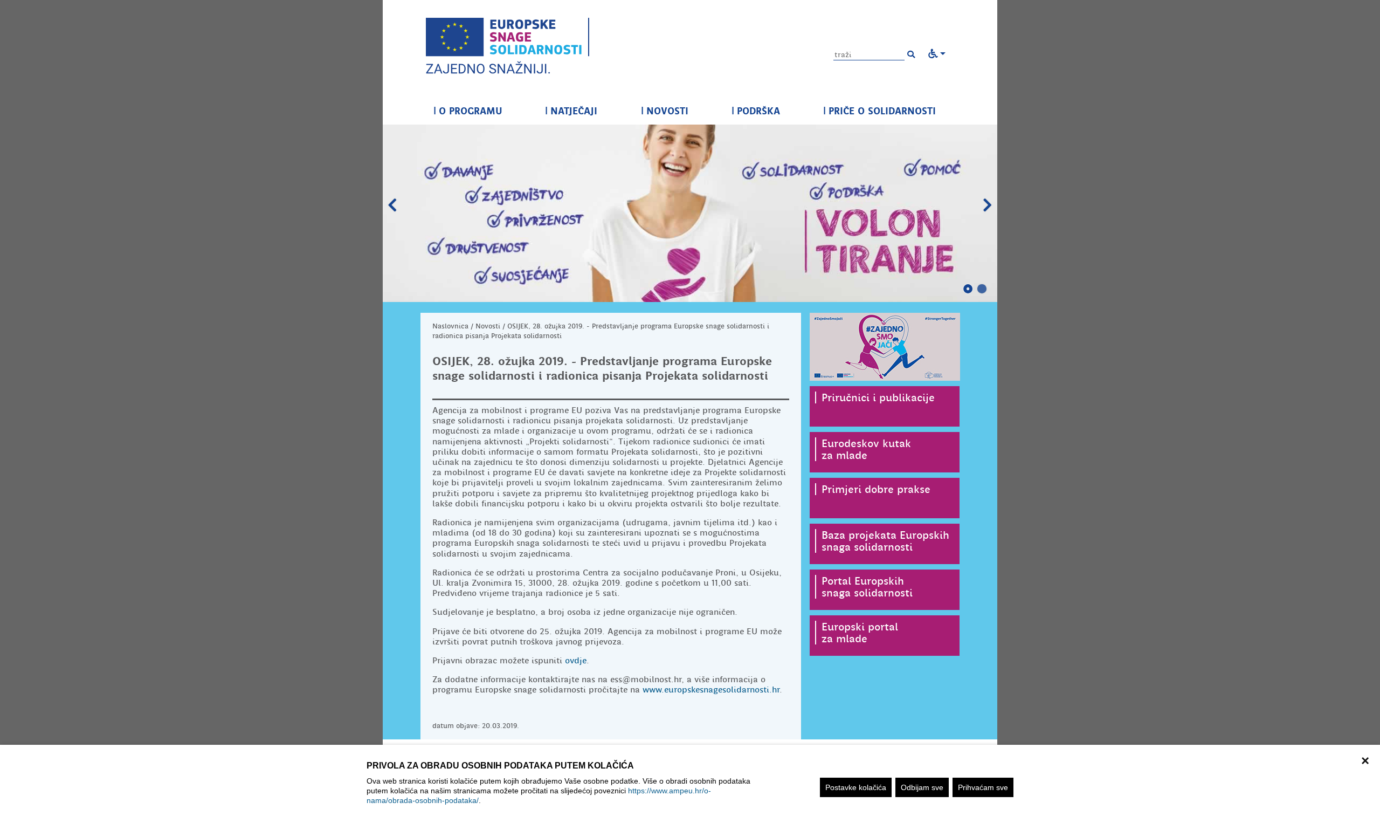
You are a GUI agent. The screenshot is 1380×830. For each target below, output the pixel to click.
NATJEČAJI (571, 110)
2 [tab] (982, 289)
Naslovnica (450, 326)
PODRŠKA (756, 110)
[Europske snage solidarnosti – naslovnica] (507, 46)
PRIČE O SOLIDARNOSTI (879, 110)
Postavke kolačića (855, 787)
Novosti (487, 326)
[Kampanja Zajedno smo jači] (885, 347)
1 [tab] (968, 289)
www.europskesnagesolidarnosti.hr (711, 690)
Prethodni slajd (392, 205)
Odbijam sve (922, 787)
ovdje (575, 661)
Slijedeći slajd (988, 205)
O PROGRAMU (467, 110)
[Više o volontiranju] (690, 213)
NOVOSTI (664, 110)
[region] (690, 787)
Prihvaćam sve (983, 787)
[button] (911, 54)
